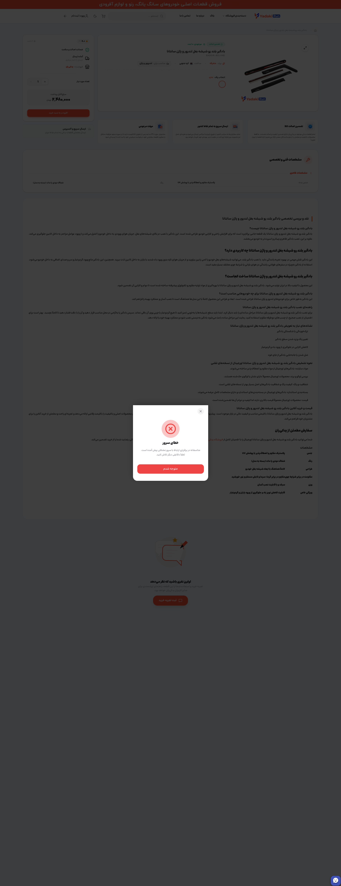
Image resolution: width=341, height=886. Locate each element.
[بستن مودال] (200, 411)
